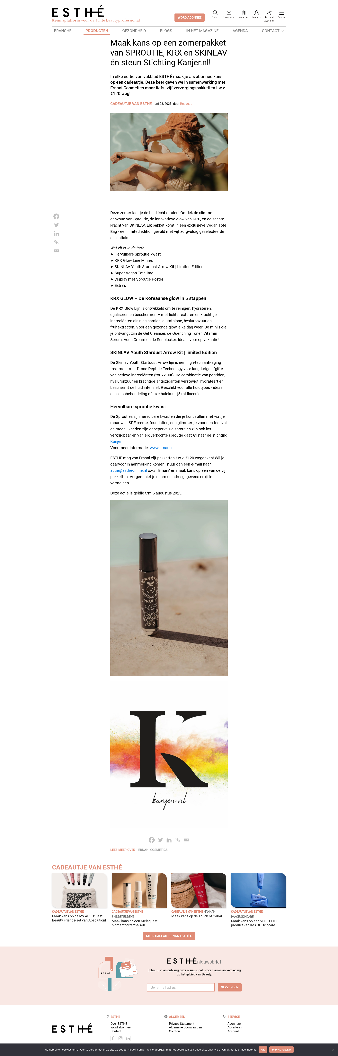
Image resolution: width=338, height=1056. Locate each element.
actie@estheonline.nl (128, 470)
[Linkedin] (56, 234)
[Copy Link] (56, 242)
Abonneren (234, 1023)
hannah (209, 911)
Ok (263, 1049)
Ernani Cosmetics (153, 850)
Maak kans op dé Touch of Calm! (196, 916)
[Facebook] (56, 216)
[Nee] (333, 1050)
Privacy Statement (181, 1023)
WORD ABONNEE (189, 17)
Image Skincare (242, 917)
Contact (271, 30)
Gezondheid (134, 30)
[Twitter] (56, 225)
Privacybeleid (281, 1049)
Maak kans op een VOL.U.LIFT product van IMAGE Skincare (254, 923)
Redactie (186, 104)
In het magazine (202, 30)
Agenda (240, 30)
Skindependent (123, 917)
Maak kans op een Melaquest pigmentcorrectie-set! (134, 923)
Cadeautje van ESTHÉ (131, 103)
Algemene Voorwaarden (185, 1027)
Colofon (174, 1031)
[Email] (56, 251)
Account (233, 1031)
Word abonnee (120, 1027)
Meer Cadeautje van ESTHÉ (168, 936)
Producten (96, 30)
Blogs (166, 30)
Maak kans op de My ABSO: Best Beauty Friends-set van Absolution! (79, 918)
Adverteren (234, 1027)
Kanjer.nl (118, 441)
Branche (62, 30)
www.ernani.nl (162, 447)
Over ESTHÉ (119, 1023)
